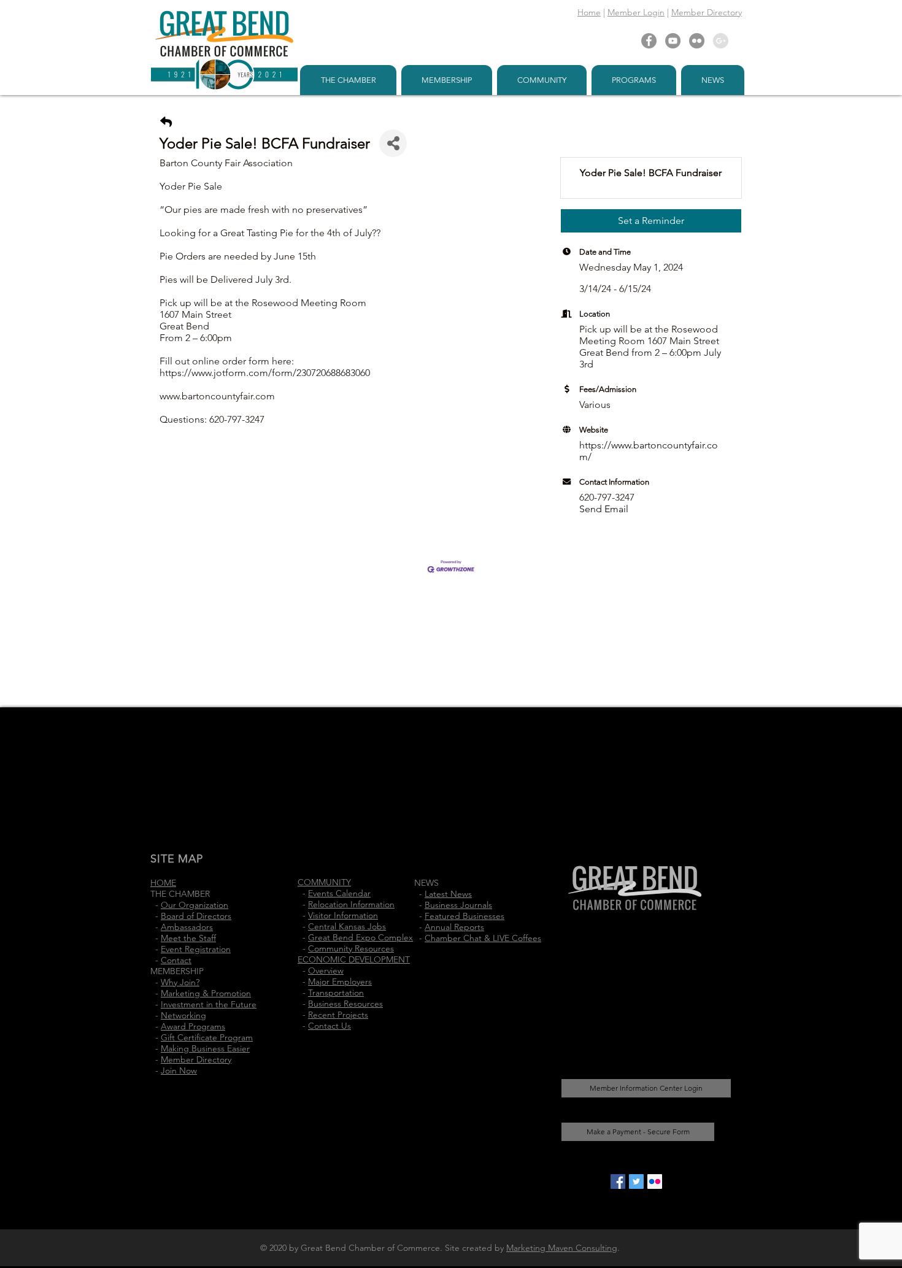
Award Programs (193, 1026)
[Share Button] (393, 143)
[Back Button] (166, 122)
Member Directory (706, 12)
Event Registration (196, 949)
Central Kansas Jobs (347, 926)
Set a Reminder (651, 220)
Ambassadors (187, 926)
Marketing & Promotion (206, 993)
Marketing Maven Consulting (561, 1247)
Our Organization (194, 904)
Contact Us (329, 1025)
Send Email (603, 509)
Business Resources (345, 1003)
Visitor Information (343, 915)
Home (589, 12)
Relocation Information (351, 904)
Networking (183, 1015)
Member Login (636, 12)
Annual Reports (454, 926)
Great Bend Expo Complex (360, 937)
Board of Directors (196, 915)
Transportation (336, 992)
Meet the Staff (188, 937)
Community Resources (351, 948)
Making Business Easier (205, 1048)
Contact (176, 960)
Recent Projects (338, 1014)
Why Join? (180, 982)
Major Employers (340, 981)
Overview (326, 970)
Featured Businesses (464, 915)
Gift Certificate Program (207, 1037)
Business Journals (458, 904)
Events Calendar (339, 893)
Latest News (448, 893)
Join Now (179, 1070)
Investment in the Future (208, 1004)
